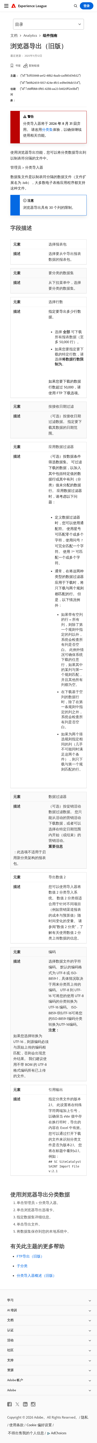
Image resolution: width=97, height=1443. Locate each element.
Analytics (30, 35)
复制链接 (34, 65)
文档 (14, 35)
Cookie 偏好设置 (39, 1425)
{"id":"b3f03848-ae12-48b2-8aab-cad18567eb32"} (50, 75)
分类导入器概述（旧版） (36, 1275)
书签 (18, 65)
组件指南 (50, 35)
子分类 (22, 1266)
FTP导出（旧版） (30, 1256)
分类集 (47, 129)
